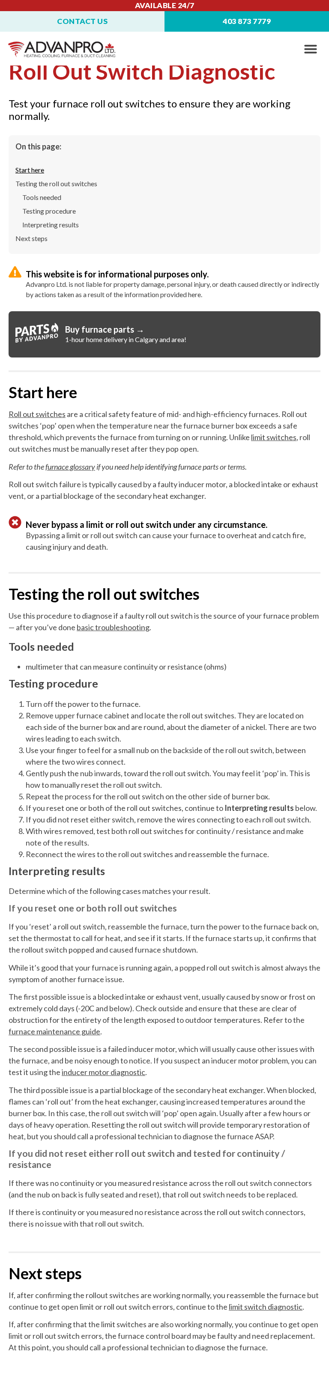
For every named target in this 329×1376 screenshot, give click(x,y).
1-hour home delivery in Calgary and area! (125, 339)
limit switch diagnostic (265, 1306)
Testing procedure (49, 211)
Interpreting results (50, 224)
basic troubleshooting (113, 627)
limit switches (273, 437)
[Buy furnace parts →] (36, 332)
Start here (29, 170)
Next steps (31, 238)
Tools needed (41, 197)
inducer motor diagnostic (103, 1072)
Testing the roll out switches (56, 183)
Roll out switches (37, 414)
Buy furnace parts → (104, 329)
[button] (310, 49)
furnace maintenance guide (54, 1031)
